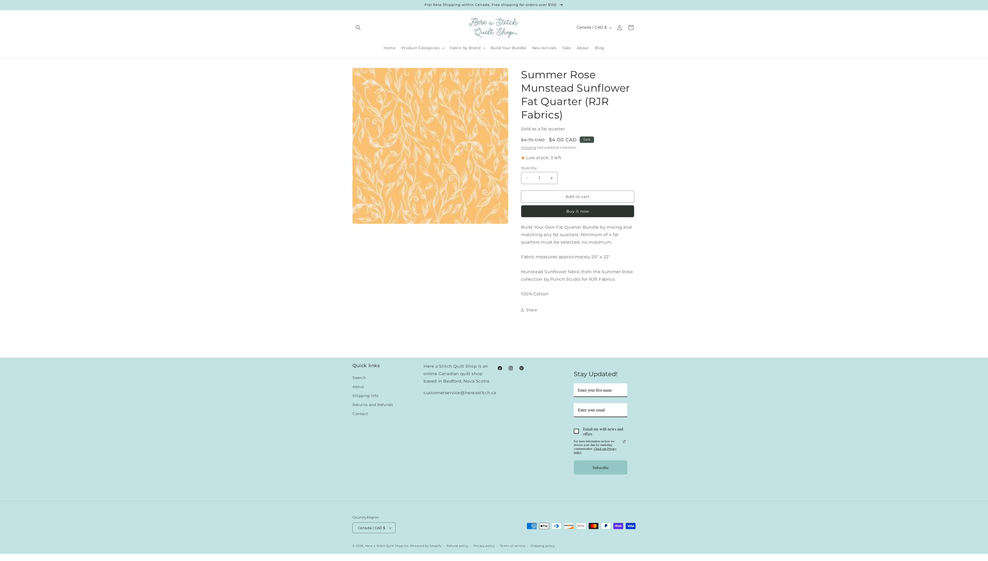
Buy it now (577, 211)
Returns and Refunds (372, 404)
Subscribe (600, 467)
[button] (358, 27)
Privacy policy (484, 546)
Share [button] (531, 310)
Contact (360, 413)
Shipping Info (365, 395)
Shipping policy (543, 546)
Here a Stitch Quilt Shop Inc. (387, 546)
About (358, 386)
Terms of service (512, 546)
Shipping (528, 147)
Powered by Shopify (426, 546)
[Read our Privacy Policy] (624, 441)
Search (359, 377)
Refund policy (457, 546)
